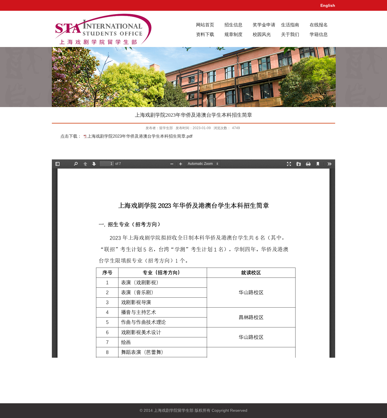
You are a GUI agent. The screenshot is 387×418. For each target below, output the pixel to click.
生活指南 (290, 24)
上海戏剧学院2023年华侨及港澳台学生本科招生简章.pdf (139, 136)
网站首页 (205, 24)
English (327, 5)
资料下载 (205, 34)
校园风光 (262, 34)
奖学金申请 (264, 24)
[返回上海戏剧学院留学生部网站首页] (103, 28)
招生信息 (233, 24)
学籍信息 (319, 34)
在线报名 (319, 24)
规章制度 (233, 34)
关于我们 (290, 34)
